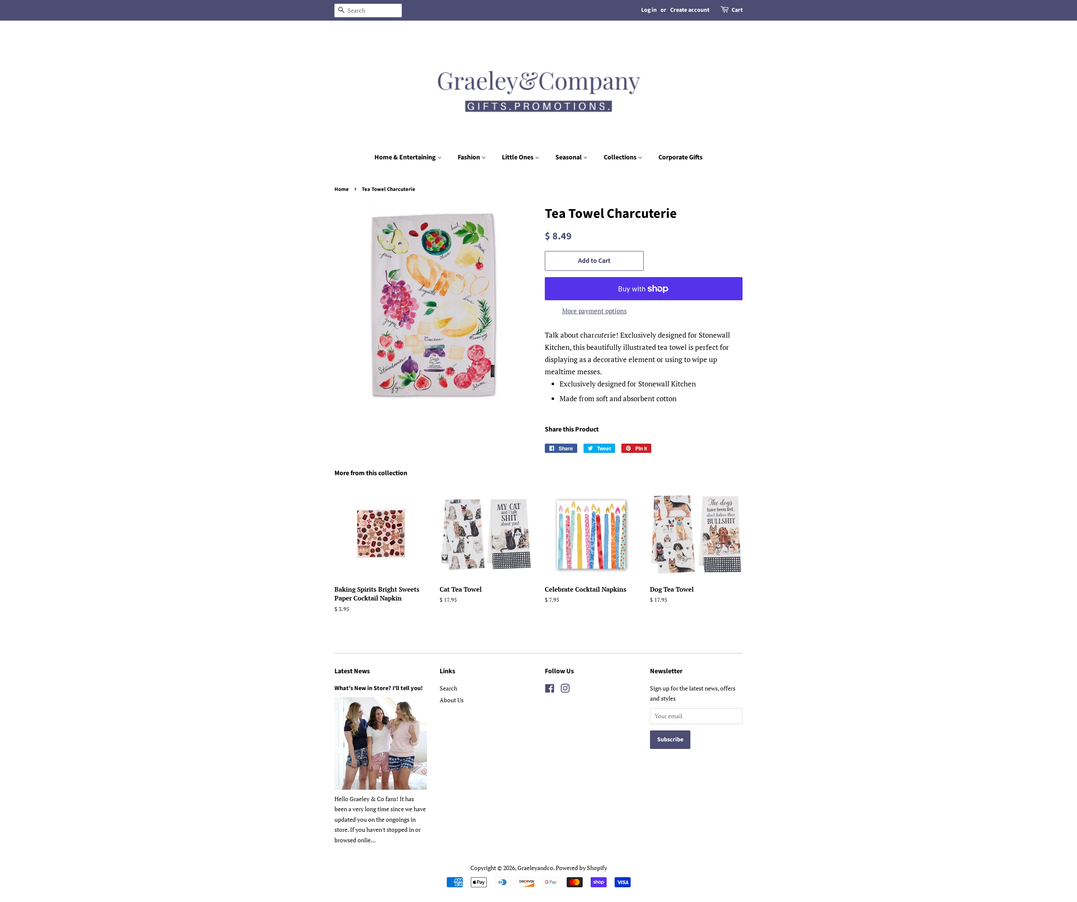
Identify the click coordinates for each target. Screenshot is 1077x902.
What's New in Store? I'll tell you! (378, 688)
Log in (649, 10)
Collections (621, 157)
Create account (689, 10)
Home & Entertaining (405, 157)
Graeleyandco (535, 868)
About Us (452, 700)
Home (341, 189)
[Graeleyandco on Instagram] (565, 690)
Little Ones (518, 157)
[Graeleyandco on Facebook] (549, 690)
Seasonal (569, 157)
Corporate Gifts (680, 157)
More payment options (594, 311)
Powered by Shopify (581, 868)
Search (448, 688)
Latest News (352, 671)
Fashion (469, 157)
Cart (737, 10)
